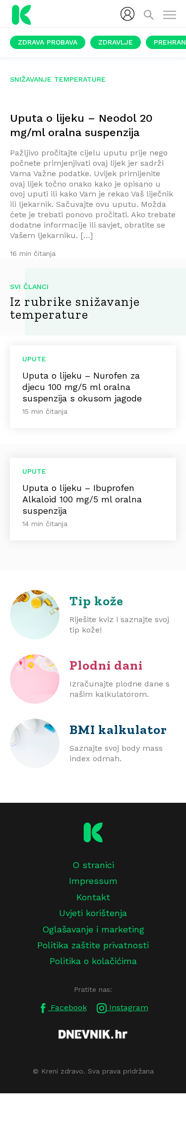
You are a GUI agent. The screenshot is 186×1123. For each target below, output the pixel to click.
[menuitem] (127, 14)
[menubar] (127, 14)
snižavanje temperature (58, 79)
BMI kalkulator (118, 729)
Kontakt (93, 897)
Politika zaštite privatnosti (93, 945)
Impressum (93, 881)
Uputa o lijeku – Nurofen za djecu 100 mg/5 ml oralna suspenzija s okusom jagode (82, 386)
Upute (34, 359)
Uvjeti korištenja (93, 913)
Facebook (67, 1007)
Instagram (127, 1007)
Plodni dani (106, 665)
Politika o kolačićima (93, 961)
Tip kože (96, 601)
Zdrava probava (47, 42)
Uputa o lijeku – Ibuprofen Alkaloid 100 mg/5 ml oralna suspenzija (82, 499)
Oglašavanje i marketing (93, 929)
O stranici (93, 865)
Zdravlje (115, 42)
